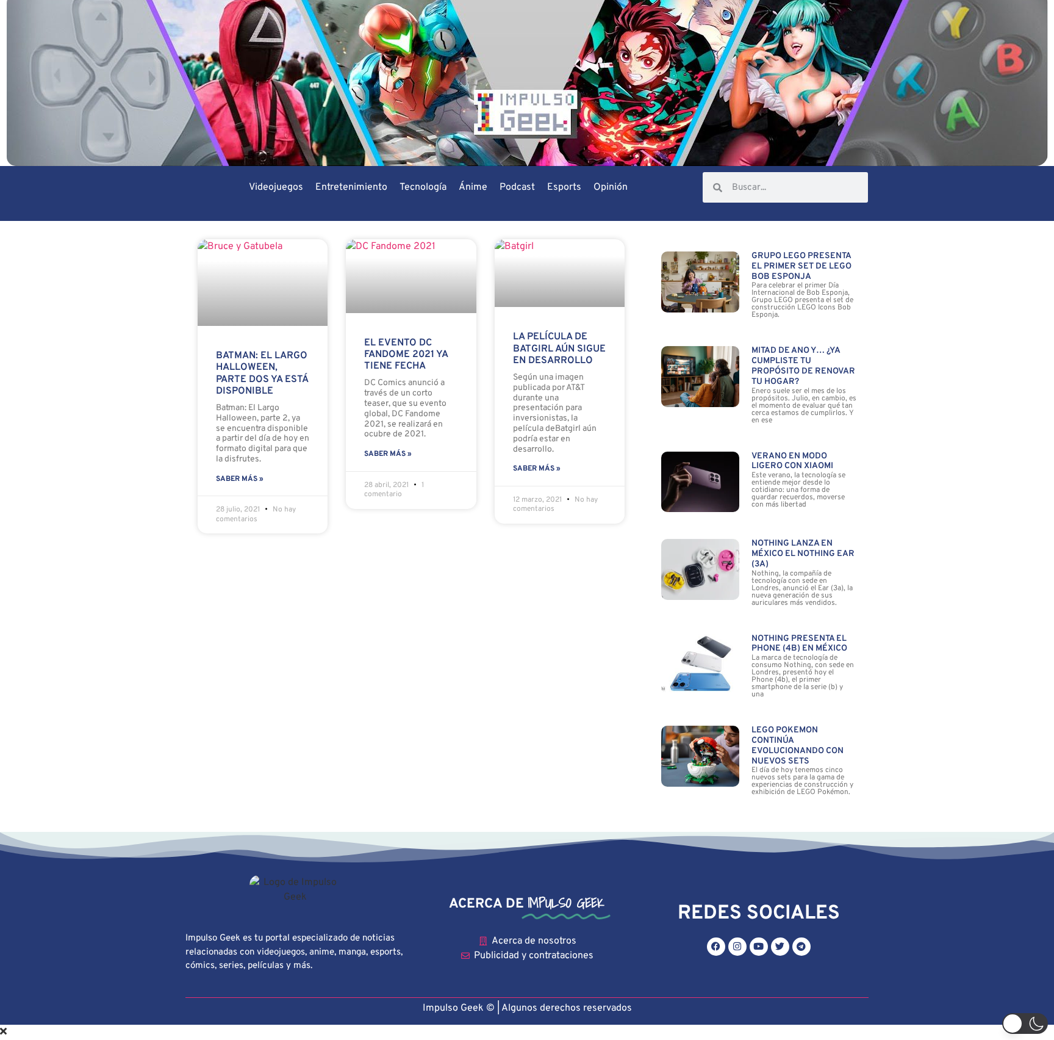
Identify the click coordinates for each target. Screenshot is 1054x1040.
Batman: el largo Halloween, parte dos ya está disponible (262, 373)
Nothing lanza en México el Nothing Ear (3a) (803, 553)
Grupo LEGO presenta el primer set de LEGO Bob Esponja (801, 266)
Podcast (517, 187)
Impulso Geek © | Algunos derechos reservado (525, 1008)
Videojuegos (276, 187)
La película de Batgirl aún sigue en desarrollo (559, 348)
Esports (564, 187)
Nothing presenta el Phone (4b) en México (799, 644)
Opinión (610, 187)
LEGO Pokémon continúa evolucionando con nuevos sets (797, 745)
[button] (1025, 1023)
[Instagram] (737, 946)
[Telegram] (801, 946)
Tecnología (423, 187)
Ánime (473, 187)
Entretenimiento (351, 187)
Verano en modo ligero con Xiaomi (792, 461)
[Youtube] (759, 946)
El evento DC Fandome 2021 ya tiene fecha (406, 354)
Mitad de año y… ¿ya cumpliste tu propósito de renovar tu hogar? (803, 365)
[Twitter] (780, 946)
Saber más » (240, 479)
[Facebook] (716, 946)
